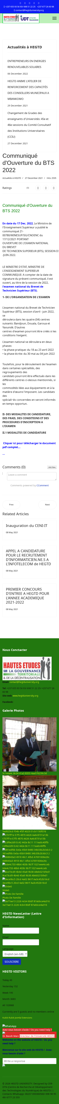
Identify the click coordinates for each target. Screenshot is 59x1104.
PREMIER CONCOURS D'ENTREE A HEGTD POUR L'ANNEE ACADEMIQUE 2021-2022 (27, 596)
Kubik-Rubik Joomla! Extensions (17, 1017)
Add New (52, 467)
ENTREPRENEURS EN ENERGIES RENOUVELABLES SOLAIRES (27, 67)
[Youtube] (29, 3)
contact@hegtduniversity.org (30, 10)
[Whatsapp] (38, 3)
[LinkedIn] (54, 188)
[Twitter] (25, 3)
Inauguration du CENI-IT (26, 525)
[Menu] (54, 18)
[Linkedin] (34, 3)
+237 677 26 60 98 (45, 6)
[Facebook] (20, 3)
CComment (43, 485)
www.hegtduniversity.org (25, 695)
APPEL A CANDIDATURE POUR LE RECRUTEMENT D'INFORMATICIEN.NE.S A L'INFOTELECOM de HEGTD (28, 557)
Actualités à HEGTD (11, 178)
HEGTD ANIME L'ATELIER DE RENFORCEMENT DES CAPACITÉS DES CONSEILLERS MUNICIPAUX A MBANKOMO (28, 93)
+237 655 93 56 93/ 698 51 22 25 (20, 6)
